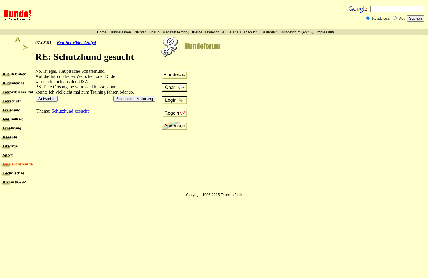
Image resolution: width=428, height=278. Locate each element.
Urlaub (154, 32)
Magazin (169, 32)
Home (102, 32)
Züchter (140, 32)
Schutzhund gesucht (70, 110)
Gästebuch (269, 32)
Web (402, 18)
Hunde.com (381, 18)
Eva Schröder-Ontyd (76, 42)
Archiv (183, 32)
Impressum (325, 32)
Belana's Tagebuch (242, 32)
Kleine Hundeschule (208, 32)
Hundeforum (290, 32)
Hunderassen (120, 32)
